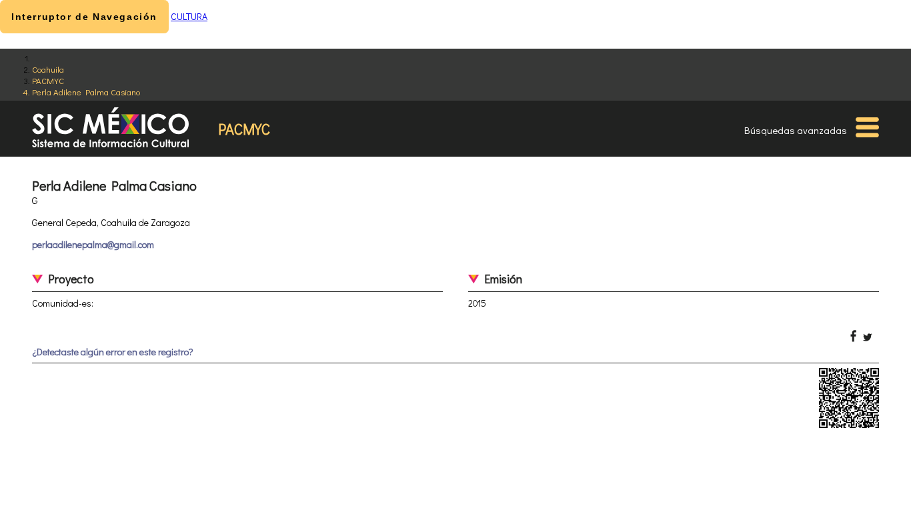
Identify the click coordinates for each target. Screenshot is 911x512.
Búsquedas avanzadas (795, 130)
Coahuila (48, 69)
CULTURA (189, 16)
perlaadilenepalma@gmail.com (93, 244)
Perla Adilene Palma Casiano (86, 91)
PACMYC (48, 80)
